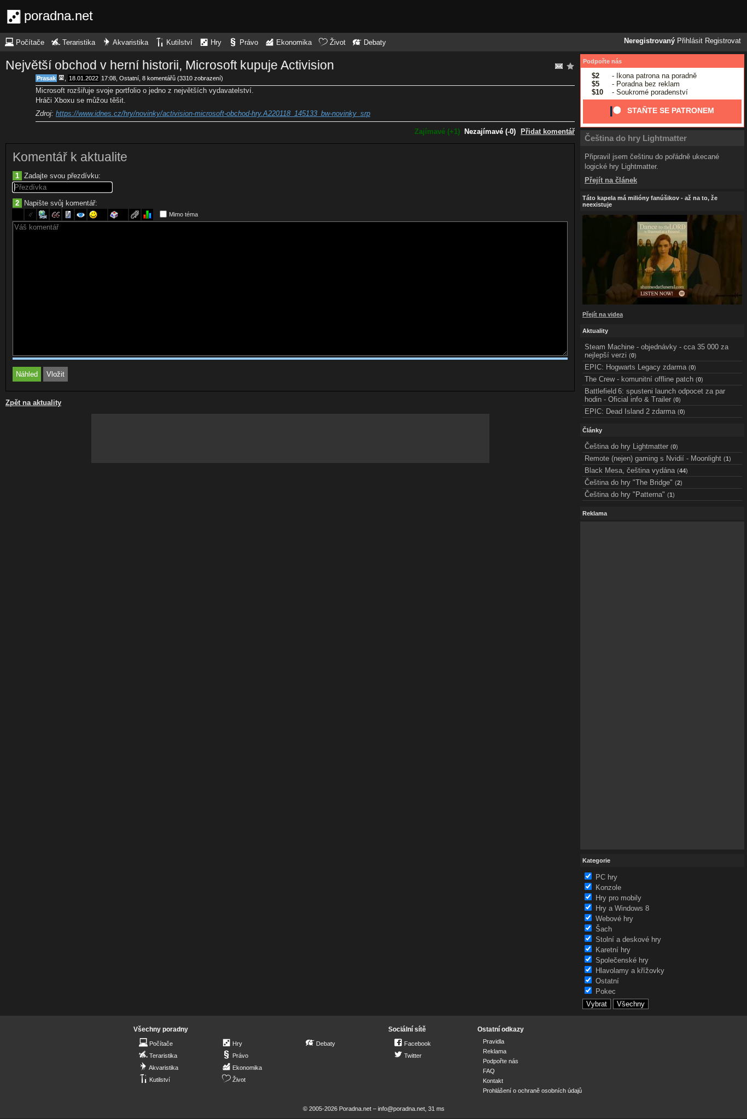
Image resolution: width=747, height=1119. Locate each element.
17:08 (108, 78)
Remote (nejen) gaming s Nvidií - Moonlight (653, 458)
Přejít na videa (602, 314)
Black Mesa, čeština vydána (630, 470)
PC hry (606, 877)
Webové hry (614, 919)
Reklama (494, 1051)
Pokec (606, 991)
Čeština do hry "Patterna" (625, 494)
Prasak (46, 78)
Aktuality (595, 330)
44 (682, 470)
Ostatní (129, 78)
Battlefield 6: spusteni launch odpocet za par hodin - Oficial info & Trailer (655, 395)
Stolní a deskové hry (628, 939)
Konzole (608, 887)
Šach (604, 929)
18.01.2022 (83, 78)
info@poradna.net (401, 1108)
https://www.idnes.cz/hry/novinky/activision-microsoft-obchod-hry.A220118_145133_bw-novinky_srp (213, 113)
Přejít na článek (611, 180)
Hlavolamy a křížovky (630, 970)
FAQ (489, 1071)
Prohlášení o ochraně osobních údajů (532, 1090)
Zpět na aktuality (33, 403)
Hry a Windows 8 (622, 908)
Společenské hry (622, 960)
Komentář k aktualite (70, 157)
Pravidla (493, 1041)
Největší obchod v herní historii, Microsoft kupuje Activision (169, 65)
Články (592, 430)
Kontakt (493, 1080)
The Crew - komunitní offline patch (639, 379)
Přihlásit (690, 41)
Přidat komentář (548, 131)
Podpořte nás (602, 61)
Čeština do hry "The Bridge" (629, 482)
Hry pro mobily (618, 898)
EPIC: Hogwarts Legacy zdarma (635, 367)
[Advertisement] (290, 438)
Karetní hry (613, 950)
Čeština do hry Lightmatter (636, 138)
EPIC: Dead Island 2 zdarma (630, 411)
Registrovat (723, 41)
